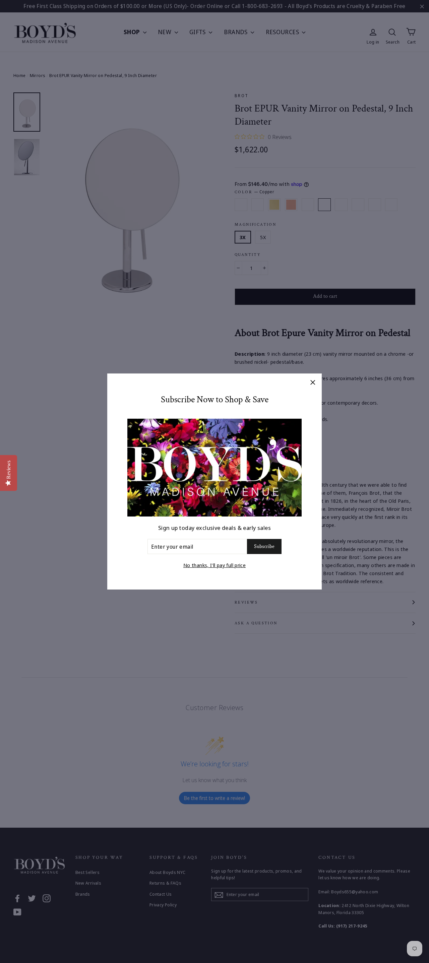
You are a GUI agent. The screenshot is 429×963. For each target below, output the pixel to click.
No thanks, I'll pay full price (214, 565)
